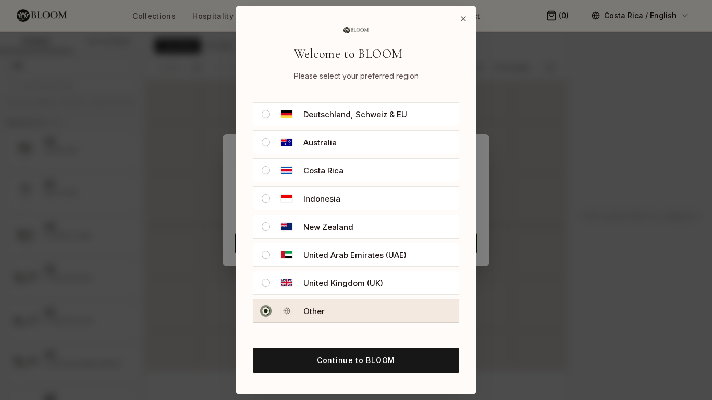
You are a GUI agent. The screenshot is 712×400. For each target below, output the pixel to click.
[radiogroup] (356, 212)
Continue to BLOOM (356, 360)
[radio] (266, 114)
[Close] (463, 19)
